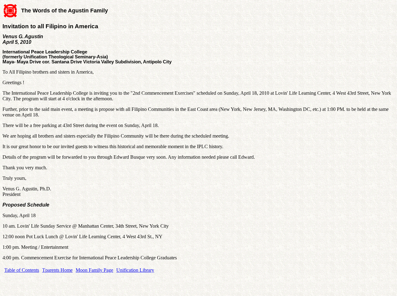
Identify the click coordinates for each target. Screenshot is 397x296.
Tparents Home (57, 270)
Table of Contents (21, 270)
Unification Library (135, 270)
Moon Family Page (94, 270)
